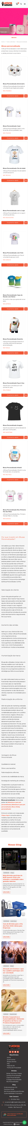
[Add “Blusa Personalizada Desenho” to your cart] (26, 353)
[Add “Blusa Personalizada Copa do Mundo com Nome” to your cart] (26, 308)
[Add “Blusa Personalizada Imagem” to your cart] (26, 437)
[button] (21, 4)
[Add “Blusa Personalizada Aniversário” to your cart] (26, 95)
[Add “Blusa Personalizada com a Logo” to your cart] (26, 222)
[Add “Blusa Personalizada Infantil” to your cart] (26, 479)
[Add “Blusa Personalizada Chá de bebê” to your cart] (26, 180)
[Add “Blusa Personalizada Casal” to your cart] (26, 138)
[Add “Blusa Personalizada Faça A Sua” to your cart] (26, 395)
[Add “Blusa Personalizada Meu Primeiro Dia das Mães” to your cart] (26, 523)
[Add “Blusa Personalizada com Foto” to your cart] (26, 265)
